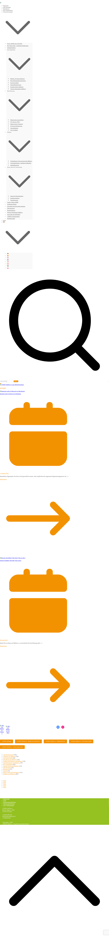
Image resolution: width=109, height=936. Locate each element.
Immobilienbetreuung (15, 84)
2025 (4, 782)
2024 (4, 784)
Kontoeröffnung (11, 210)
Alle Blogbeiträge (8, 755)
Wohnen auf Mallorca (9, 774)
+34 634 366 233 (7, 814)
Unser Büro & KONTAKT (13, 214)
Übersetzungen (11, 208)
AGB (4, 800)
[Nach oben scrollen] (54, 935)
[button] (17, 42)
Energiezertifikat (14, 82)
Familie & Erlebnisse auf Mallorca (13, 761)
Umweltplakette (14, 128)
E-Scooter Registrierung (16, 126)
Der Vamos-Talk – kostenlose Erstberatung (17, 45)
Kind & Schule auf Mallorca (11, 766)
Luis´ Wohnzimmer (8, 805)
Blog (4, 220)
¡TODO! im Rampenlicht (13, 216)
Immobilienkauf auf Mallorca (11, 763)
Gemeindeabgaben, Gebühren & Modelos (20, 163)
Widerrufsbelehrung (9, 804)
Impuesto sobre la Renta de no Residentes (10, 394)
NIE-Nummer (7, 7)
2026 (4, 781)
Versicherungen (14, 200)
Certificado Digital (11, 204)
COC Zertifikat (14, 130)
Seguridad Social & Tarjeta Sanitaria (16, 206)
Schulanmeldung (11, 47)
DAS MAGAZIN (7, 758)
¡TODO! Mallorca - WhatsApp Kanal (12, 747)
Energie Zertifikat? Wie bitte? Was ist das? (10, 560)
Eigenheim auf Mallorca (10, 759)
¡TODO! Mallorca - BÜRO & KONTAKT (28, 741)
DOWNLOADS (11, 218)
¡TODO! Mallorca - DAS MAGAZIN (81, 741)
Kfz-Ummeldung (8, 10)
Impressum (6, 799)
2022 (4, 787)
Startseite (5, 5)
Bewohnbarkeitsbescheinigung (18, 80)
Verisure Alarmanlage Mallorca (18, 89)
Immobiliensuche (14, 165)
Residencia (6, 9)
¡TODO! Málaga (6, 741)
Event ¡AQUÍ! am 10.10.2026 (14, 43)
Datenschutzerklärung (9, 802)
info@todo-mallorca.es (8, 816)
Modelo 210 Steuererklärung (17, 78)
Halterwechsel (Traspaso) (16, 124)
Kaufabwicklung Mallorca (16, 87)
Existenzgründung (14, 198)
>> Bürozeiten (6, 818)
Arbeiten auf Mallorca (9, 756)
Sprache (5, 771)
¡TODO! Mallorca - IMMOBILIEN (55, 741)
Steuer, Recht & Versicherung (11, 772)
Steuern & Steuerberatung (16, 196)
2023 (4, 785)
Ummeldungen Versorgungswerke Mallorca (21, 161)
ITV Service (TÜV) (15, 122)
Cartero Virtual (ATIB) (12, 202)
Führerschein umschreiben (17, 120)
